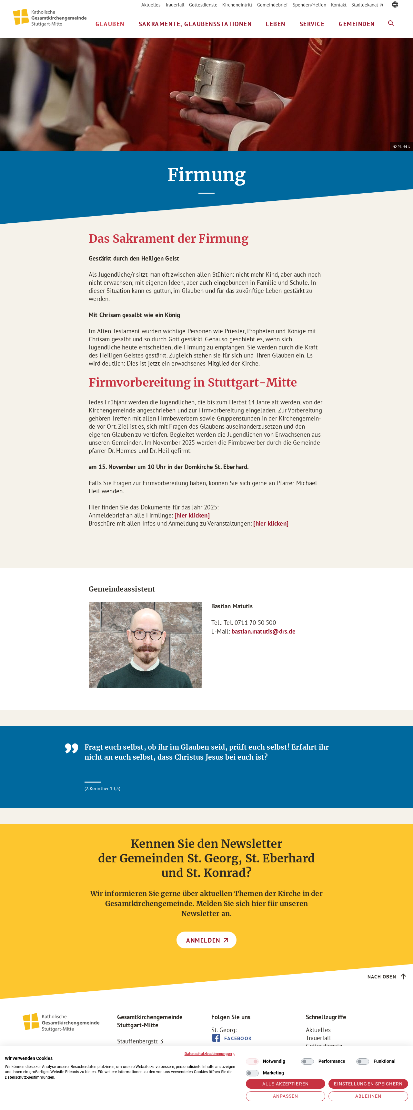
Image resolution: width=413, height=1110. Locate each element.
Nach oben (382, 977)
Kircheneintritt (237, 5)
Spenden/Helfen (309, 5)
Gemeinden (357, 24)
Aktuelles (150, 5)
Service (312, 24)
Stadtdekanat (364, 5)
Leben (276, 24)
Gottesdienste (203, 5)
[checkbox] (252, 1061)
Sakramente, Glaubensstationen (195, 24)
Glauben (110, 24)
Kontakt (339, 5)
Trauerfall (174, 5)
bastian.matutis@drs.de (264, 631)
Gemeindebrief (272, 5)
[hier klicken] (192, 515)
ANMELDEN (203, 940)
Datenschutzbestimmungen (208, 1053)
